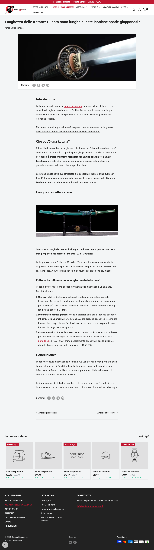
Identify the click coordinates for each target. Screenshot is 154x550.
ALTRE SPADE (81, 7)
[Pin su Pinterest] (38, 85)
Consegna (46, 500)
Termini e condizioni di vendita (51, 519)
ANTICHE (94, 7)
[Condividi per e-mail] (47, 85)
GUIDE (123, 7)
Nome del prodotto (14, 471)
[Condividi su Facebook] (34, 85)
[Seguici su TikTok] (75, 542)
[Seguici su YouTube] (70, 542)
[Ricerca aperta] (134, 10)
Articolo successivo (106, 413)
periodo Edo (44, 341)
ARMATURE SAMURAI (111, 7)
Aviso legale (46, 513)
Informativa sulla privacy (52, 509)
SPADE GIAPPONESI (40, 7)
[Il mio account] (139, 10)
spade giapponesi (73, 106)
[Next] (149, 461)
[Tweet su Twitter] (43, 85)
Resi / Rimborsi (48, 504)
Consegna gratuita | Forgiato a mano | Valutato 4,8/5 (77, 2)
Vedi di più (144, 436)
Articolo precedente (47, 413)
